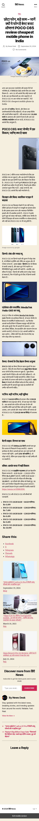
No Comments (21, 50)
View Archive (8, 716)
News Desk (12, 46)
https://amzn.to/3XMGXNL (13, 489)
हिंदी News (19, 4)
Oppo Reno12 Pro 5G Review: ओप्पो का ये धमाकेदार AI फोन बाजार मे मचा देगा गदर (19, 654)
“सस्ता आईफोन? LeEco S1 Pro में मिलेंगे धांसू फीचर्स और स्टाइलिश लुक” (18, 583)
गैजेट (19, 14)
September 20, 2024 (28, 46)
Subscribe (29, 688)
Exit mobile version (19, 816)
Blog (5, 591)
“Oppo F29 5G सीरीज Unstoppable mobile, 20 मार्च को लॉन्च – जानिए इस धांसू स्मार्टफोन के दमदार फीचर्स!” (18, 617)
